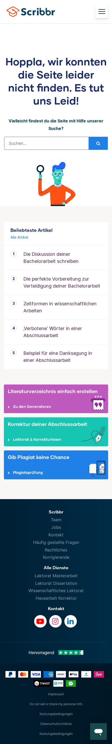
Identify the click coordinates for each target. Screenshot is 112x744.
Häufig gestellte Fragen (56, 542)
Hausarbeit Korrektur (56, 598)
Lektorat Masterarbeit (56, 575)
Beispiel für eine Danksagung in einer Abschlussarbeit (57, 356)
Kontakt (56, 534)
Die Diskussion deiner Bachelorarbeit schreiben (51, 257)
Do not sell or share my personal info (56, 704)
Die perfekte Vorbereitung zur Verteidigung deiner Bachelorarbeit (61, 282)
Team (56, 519)
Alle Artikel (19, 237)
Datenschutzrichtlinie (56, 724)
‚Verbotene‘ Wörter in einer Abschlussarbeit (52, 332)
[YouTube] (40, 621)
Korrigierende (56, 557)
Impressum (56, 694)
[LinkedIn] (70, 621)
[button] (98, 731)
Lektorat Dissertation (56, 583)
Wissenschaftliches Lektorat (56, 590)
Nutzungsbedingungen (56, 714)
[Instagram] (55, 621)
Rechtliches (56, 550)
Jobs (56, 527)
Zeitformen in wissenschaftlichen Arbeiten (60, 307)
